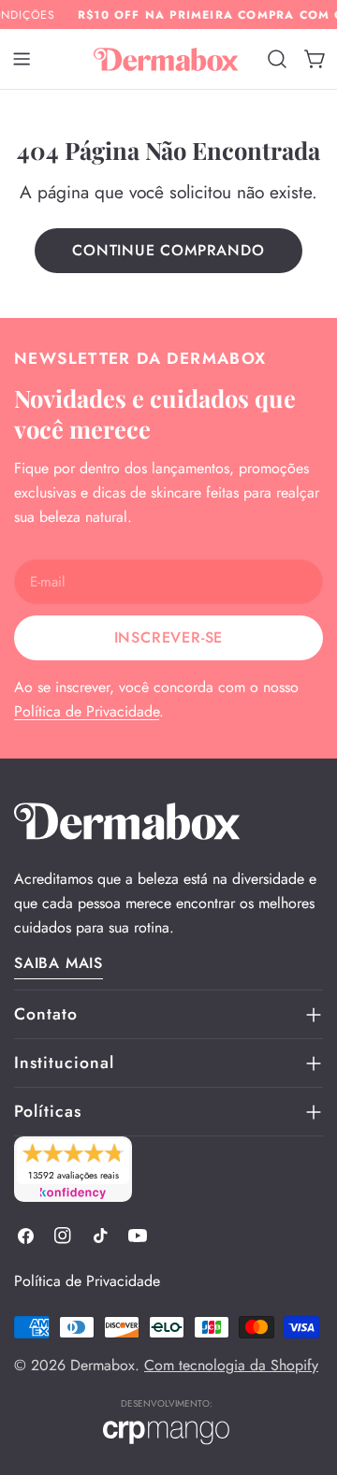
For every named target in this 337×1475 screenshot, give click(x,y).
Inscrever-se (169, 637)
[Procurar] (277, 59)
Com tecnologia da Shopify (231, 1365)
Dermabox (102, 1365)
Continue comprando (168, 250)
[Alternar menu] (21, 59)
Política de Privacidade (86, 711)
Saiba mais (58, 963)
